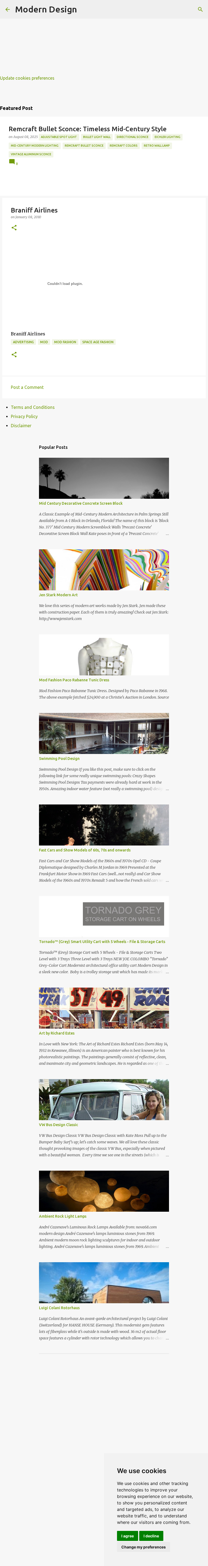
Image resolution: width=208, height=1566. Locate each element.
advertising (23, 342)
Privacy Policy (24, 416)
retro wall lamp (157, 145)
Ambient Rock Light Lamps (62, 1216)
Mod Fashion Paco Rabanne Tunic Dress (74, 680)
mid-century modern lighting (34, 145)
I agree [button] (127, 1536)
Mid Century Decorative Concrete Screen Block (81, 503)
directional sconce (132, 137)
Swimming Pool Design (59, 758)
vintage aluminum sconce (31, 154)
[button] (14, 228)
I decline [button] (151, 1536)
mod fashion (65, 342)
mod (44, 342)
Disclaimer (21, 425)
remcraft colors (124, 145)
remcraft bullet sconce (84, 145)
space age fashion (97, 342)
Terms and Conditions (33, 407)
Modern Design (46, 9)
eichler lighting (167, 137)
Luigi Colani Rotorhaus (59, 1308)
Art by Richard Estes (56, 1033)
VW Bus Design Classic (58, 1125)
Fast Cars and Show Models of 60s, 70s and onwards (85, 850)
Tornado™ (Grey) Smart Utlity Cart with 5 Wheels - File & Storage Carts (102, 941)
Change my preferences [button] (143, 1547)
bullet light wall (96, 137)
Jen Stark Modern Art (58, 595)
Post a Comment (27, 387)
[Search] (200, 9)
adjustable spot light (59, 137)
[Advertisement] (104, 38)
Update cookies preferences (27, 78)
